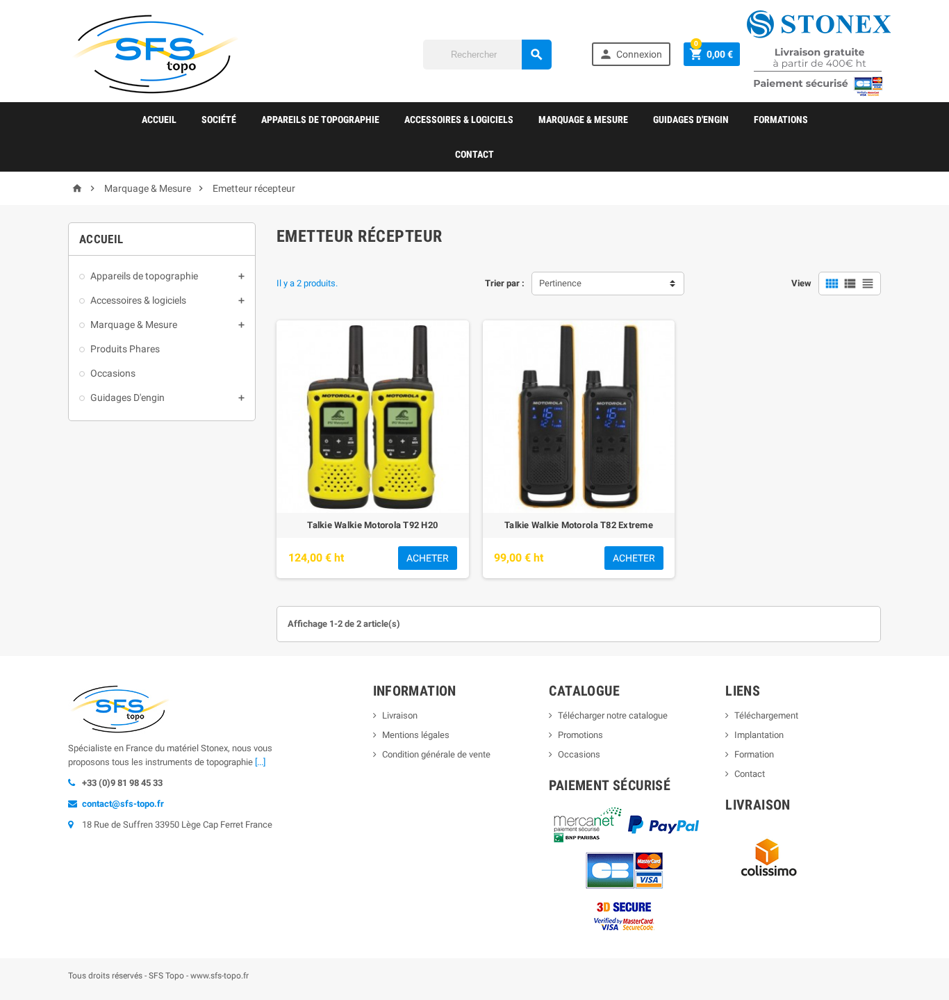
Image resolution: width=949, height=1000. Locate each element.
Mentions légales (415, 735)
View (801, 283)
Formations (781, 119)
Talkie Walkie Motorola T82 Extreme (578, 525)
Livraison (400, 715)
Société (218, 119)
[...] (260, 762)
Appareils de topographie (320, 119)
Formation (754, 754)
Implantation (759, 735)
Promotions (580, 735)
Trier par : (505, 283)
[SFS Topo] (155, 53)
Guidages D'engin (691, 119)
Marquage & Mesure (583, 119)
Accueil (159, 119)
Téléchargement (766, 715)
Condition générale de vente (436, 754)
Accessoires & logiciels (458, 119)
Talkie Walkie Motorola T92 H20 (372, 525)
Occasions (112, 373)
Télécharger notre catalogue (613, 715)
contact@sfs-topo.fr (123, 803)
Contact (474, 154)
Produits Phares (125, 348)
